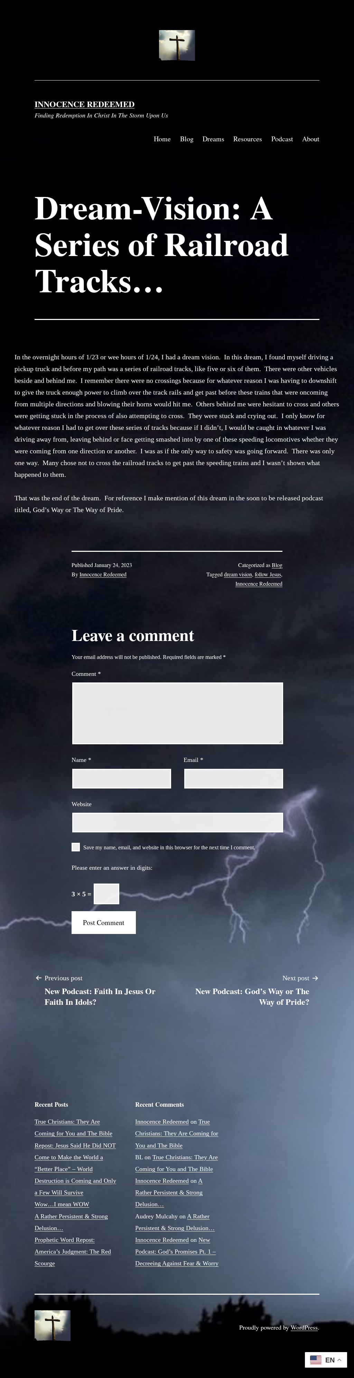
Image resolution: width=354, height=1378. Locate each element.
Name (81, 759)
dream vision (238, 574)
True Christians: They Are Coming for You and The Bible (176, 1133)
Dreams (213, 138)
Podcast (282, 138)
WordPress (304, 1327)
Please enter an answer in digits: (112, 867)
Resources (247, 138)
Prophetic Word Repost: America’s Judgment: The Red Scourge (73, 1251)
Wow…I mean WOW (62, 1204)
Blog (187, 138)
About (310, 138)
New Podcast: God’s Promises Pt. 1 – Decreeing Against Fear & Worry (176, 1251)
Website (82, 804)
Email (193, 759)
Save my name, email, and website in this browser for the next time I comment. (169, 847)
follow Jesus (268, 574)
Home (162, 138)
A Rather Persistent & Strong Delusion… (169, 1192)
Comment (86, 673)
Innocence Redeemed (84, 104)
